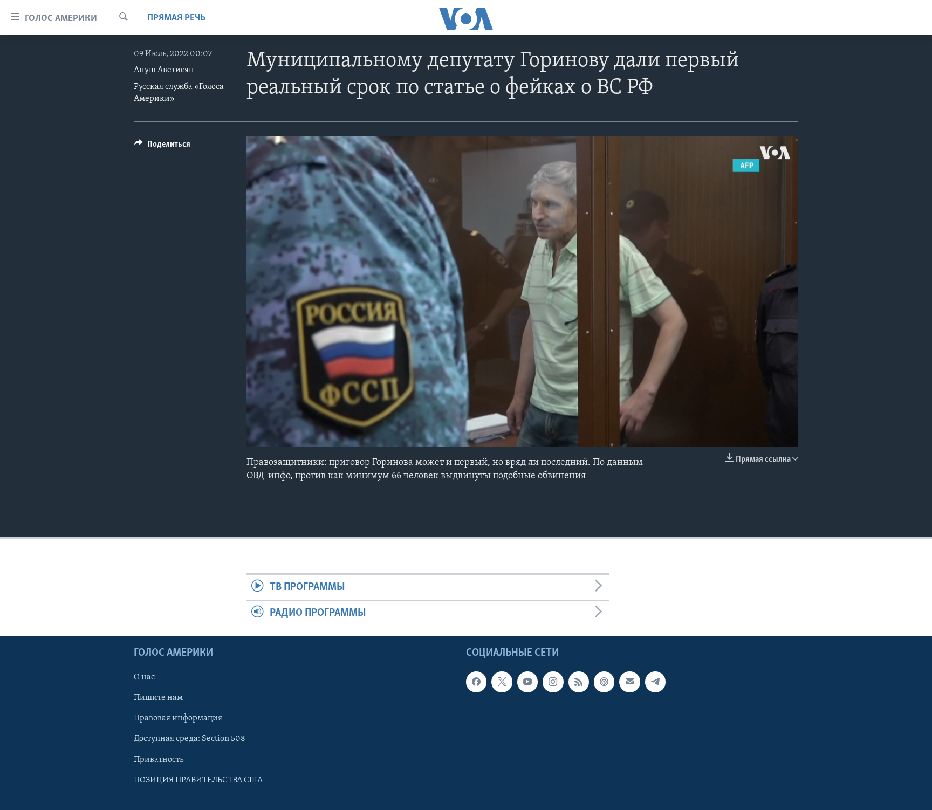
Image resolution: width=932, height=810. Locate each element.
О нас (144, 677)
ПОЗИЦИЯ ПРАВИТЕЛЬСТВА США (198, 780)
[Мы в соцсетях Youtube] (527, 681)
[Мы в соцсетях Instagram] (553, 681)
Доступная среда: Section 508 (189, 739)
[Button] (162, 146)
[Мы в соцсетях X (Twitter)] (501, 681)
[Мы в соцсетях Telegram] (655, 681)
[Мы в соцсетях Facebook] (476, 681)
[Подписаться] (629, 681)
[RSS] (578, 681)
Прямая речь (176, 18)
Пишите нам (158, 698)
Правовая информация (178, 718)
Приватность (158, 759)
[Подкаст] (604, 681)
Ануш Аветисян (164, 70)
